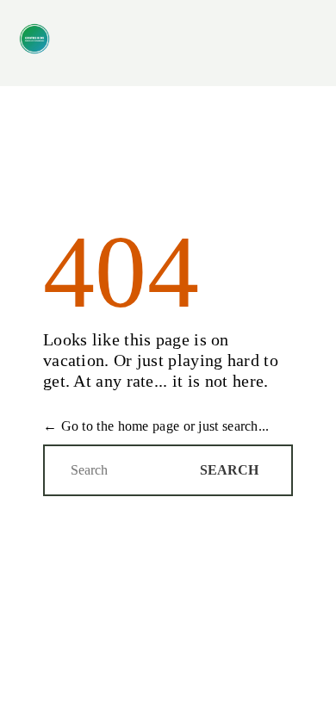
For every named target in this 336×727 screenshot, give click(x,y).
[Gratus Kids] (34, 39)
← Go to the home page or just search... (156, 426)
